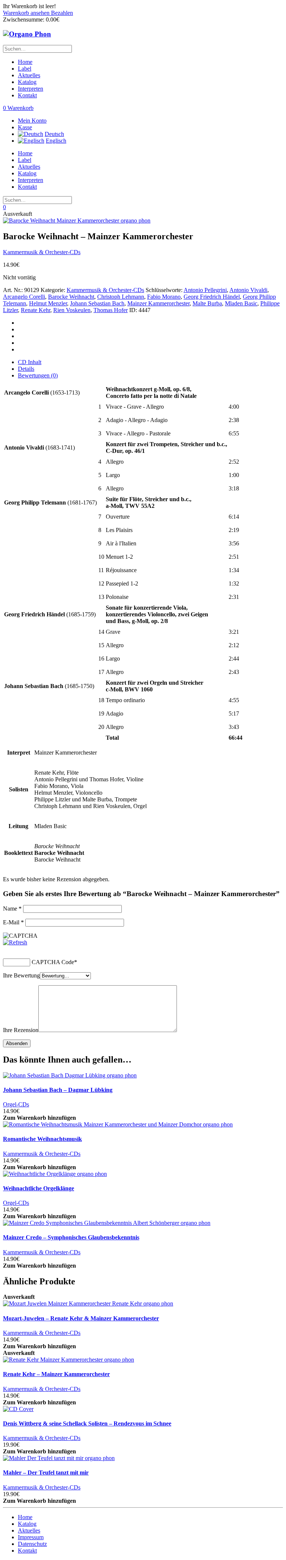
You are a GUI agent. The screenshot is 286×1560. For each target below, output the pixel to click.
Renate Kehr (35, 310)
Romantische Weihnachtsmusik (42, 1139)
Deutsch (54, 134)
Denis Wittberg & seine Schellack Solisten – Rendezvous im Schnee (87, 1423)
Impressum (31, 1537)
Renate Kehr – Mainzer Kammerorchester (56, 1374)
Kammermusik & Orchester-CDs (41, 252)
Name (12, 908)
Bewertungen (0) (38, 375)
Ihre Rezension (20, 1030)
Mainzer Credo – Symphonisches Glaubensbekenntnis (71, 1237)
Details (26, 369)
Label (24, 68)
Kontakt (27, 95)
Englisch (56, 140)
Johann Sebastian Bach (97, 303)
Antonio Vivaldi (248, 290)
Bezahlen (62, 13)
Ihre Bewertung (21, 975)
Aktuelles (29, 75)
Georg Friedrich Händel (212, 296)
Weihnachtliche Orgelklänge (38, 1188)
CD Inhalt (29, 362)
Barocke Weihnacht (71, 296)
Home (25, 62)
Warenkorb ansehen (27, 13)
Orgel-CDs (16, 1104)
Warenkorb (18, 108)
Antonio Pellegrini (205, 290)
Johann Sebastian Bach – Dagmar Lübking (57, 1090)
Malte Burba (207, 303)
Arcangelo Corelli (24, 296)
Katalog (27, 82)
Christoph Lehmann (120, 296)
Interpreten (30, 88)
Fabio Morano (164, 296)
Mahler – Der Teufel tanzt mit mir (46, 1472)
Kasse (25, 127)
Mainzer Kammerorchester (158, 303)
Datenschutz (32, 1544)
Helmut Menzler (48, 303)
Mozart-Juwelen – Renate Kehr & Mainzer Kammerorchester (81, 1318)
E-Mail (13, 922)
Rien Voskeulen (71, 310)
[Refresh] (15, 942)
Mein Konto (32, 120)
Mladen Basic (241, 303)
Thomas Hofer (110, 310)
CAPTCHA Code (53, 962)
